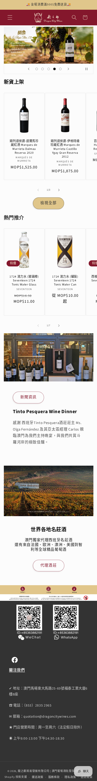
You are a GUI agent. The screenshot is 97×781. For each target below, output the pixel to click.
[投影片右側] (59, 190)
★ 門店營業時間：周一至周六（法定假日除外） (46, 727)
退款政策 (86, 777)
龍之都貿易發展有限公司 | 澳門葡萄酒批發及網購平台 (52, 771)
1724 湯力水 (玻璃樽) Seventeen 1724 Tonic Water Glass (24, 280)
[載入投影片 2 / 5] (42, 69)
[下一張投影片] (68, 69)
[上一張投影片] (29, 69)
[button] (10, 17)
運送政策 (37, 777)
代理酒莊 (48, 565)
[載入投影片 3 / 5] (48, 69)
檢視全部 (48, 203)
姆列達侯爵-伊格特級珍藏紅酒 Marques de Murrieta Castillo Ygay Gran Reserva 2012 (65, 148)
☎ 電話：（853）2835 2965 (30, 705)
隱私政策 (70, 777)
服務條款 (54, 777)
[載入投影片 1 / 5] (36, 69)
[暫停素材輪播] (88, 69)
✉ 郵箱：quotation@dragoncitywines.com (42, 716)
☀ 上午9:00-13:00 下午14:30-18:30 (36, 738)
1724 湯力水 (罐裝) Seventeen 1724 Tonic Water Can (65, 280)
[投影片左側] (38, 190)
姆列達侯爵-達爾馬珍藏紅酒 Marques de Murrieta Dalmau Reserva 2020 (24, 147)
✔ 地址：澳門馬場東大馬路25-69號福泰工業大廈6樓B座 (48, 691)
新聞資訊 (28, 397)
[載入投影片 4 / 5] (54, 69)
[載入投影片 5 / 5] (60, 69)
